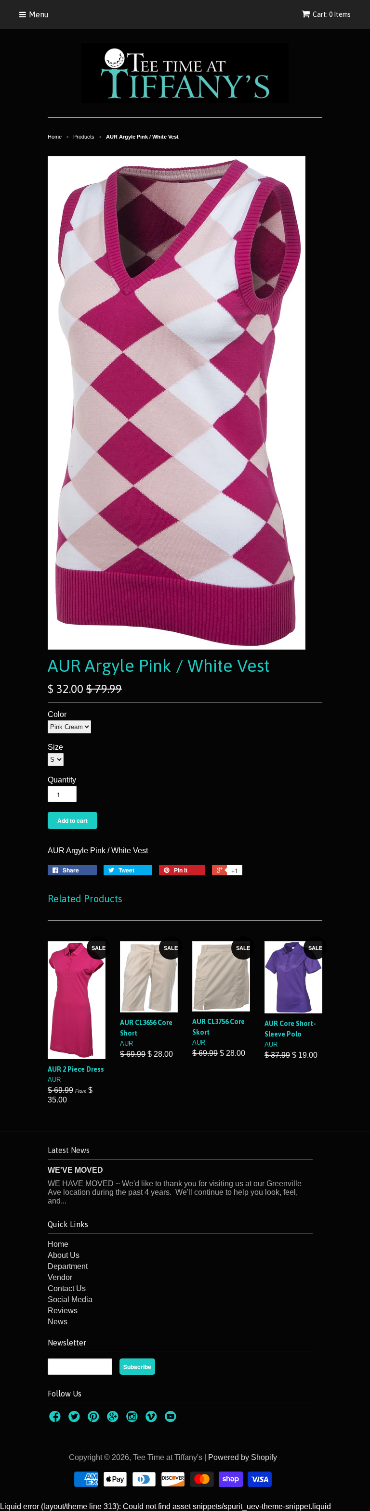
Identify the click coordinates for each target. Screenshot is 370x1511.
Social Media (70, 1299)
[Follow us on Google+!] (114, 1419)
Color (57, 714)
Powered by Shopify (242, 1457)
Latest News (69, 1150)
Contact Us (67, 1288)
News (57, 1322)
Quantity (62, 780)
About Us (63, 1255)
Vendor (60, 1277)
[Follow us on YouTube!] (172, 1419)
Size (55, 747)
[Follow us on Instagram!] (133, 1419)
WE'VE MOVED (75, 1170)
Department (68, 1266)
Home (58, 1244)
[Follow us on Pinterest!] (95, 1419)
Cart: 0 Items (332, 14)
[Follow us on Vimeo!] (152, 1419)
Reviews (63, 1310)
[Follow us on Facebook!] (56, 1419)
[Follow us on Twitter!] (75, 1419)
